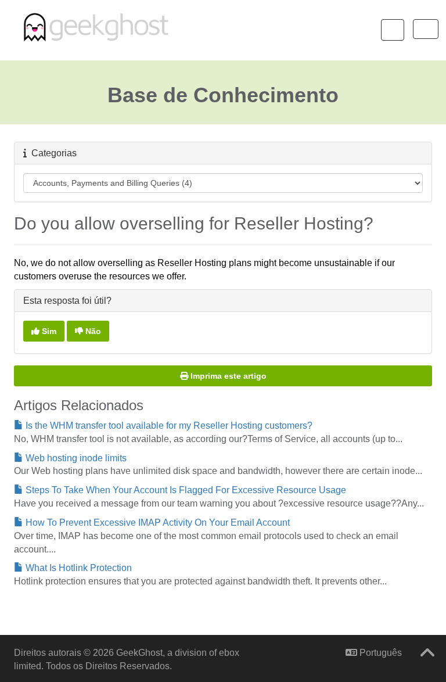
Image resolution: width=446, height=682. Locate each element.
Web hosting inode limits (75, 458)
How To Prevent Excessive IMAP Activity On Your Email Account (156, 522)
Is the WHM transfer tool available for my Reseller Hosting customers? (167, 425)
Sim (47, 331)
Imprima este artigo (228, 376)
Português (379, 653)
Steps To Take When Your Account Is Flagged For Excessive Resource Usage (184, 490)
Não (92, 331)
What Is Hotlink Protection (77, 568)
